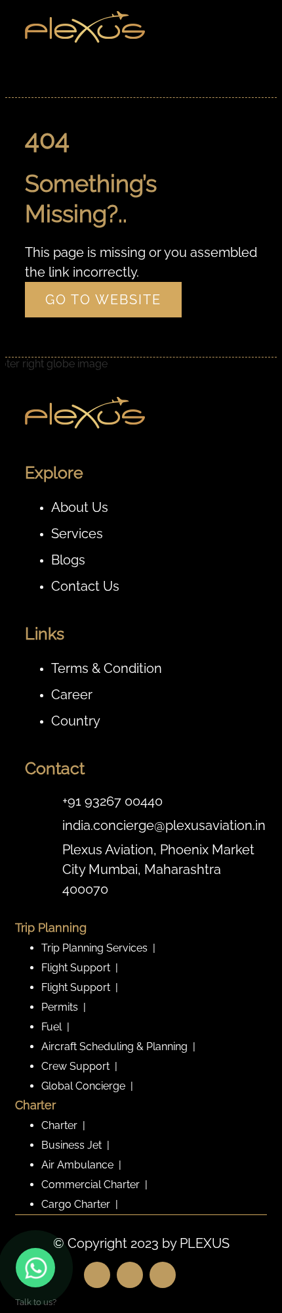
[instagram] (130, 1275)
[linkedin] (163, 1275)
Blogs (68, 560)
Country (75, 721)
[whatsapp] (35, 1267)
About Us (79, 507)
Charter (59, 1125)
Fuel (51, 1027)
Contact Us (85, 586)
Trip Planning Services (94, 948)
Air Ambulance (77, 1165)
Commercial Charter (90, 1184)
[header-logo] (85, 41)
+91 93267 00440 (112, 801)
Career (71, 695)
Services (77, 533)
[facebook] (97, 1275)
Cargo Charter (75, 1204)
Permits (59, 1007)
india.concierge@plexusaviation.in (164, 825)
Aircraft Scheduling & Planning (114, 1046)
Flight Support (75, 967)
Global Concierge (83, 1086)
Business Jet (71, 1145)
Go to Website (103, 300)
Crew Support (75, 1066)
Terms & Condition (106, 668)
